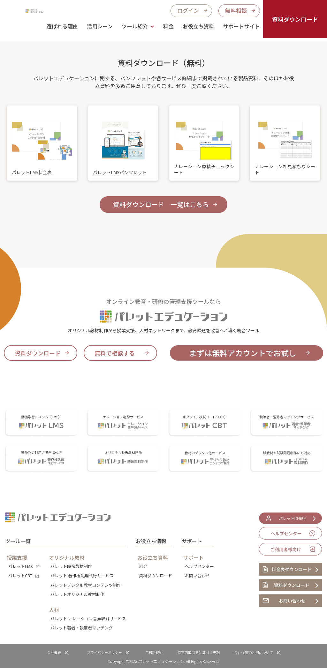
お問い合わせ (197, 575)
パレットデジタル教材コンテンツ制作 (85, 585)
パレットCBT (20, 575)
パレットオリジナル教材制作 (77, 594)
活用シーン (100, 26)
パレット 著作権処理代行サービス (82, 575)
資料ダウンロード (295, 19)
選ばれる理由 (62, 26)
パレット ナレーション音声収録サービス (88, 618)
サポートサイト (241, 26)
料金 (168, 26)
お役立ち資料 (198, 26)
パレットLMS (20, 566)
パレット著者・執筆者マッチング (81, 628)
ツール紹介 (135, 26)
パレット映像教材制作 (71, 566)
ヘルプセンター (199, 566)
